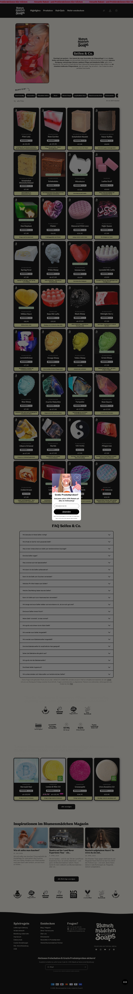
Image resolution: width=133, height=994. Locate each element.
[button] (125, 982)
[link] (66, 483)
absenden (66, 512)
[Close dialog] (77, 477)
